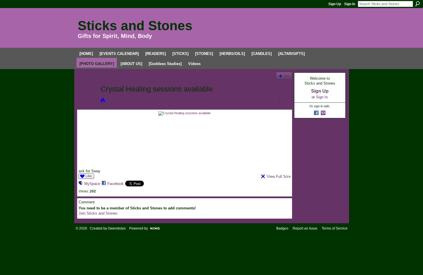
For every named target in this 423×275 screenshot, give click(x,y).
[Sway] (88, 101)
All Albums (112, 74)
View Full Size (279, 176)
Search (417, 3)
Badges (282, 228)
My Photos (137, 74)
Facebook (115, 184)
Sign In (349, 4)
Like (88, 176)
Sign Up (334, 4)
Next (287, 100)
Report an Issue (305, 228)
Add (287, 76)
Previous (268, 100)
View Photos (116, 100)
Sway (122, 94)
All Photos (87, 74)
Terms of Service (335, 228)
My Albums (162, 74)
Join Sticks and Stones (98, 213)
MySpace (92, 184)
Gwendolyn (117, 228)
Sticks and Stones (135, 25)
